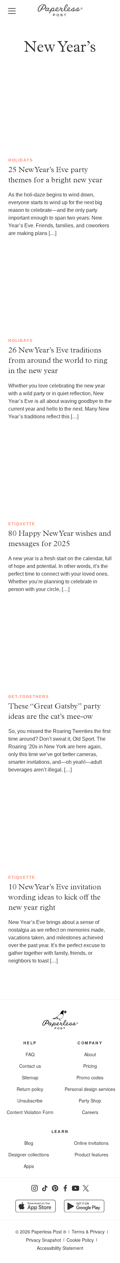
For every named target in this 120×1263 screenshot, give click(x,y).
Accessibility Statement (60, 1248)
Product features (91, 1154)
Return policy (30, 1089)
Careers (90, 1112)
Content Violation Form (30, 1112)
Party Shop (90, 1100)
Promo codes (89, 1077)
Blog (28, 1143)
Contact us (30, 1066)
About (90, 1054)
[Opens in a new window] (34, 1188)
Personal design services (90, 1089)
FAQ (30, 1054)
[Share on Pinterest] (55, 1188)
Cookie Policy (80, 1240)
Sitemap (30, 1077)
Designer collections (28, 1154)
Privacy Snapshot (43, 1240)
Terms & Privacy (88, 1231)
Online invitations (91, 1143)
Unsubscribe (30, 1100)
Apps (29, 1166)
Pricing (90, 1066)
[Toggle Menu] (13, 11)
